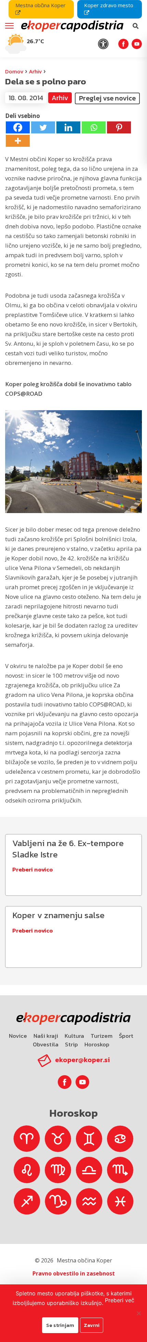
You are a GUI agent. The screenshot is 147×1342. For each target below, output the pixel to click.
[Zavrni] (138, 1313)
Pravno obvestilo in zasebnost (73, 1273)
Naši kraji (46, 1035)
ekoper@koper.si (82, 1060)
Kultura (74, 1035)
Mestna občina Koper (40, 5)
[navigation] (73, 28)
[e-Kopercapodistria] (71, 26)
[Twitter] (43, 127)
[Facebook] (18, 127)
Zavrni (91, 1325)
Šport (126, 1035)
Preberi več (119, 1300)
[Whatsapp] (94, 127)
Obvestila (45, 1044)
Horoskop (96, 1044)
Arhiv (35, 71)
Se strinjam (60, 1325)
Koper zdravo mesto (108, 5)
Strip (71, 1044)
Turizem (101, 1035)
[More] (18, 141)
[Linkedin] (68, 127)
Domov (14, 71)
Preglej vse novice (107, 98)
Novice (18, 1035)
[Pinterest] (119, 127)
